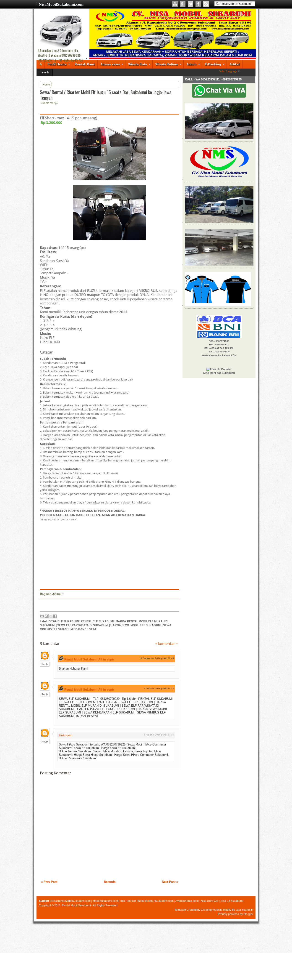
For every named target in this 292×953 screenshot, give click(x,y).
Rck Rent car (128, 900)
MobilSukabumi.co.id (106, 900)
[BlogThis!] (46, 616)
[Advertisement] (78, 554)
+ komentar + (166, 643)
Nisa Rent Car (209, 900)
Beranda (44, 72)
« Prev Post (49, 882)
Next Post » (170, 882)
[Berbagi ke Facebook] (55, 616)
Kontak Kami (85, 64)
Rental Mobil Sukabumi (76, 905)
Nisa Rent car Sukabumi (219, 373)
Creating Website (211, 909)
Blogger (248, 914)
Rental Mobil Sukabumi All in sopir (89, 659)
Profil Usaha (56, 64)
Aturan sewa (110, 64)
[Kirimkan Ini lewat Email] (42, 616)
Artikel (234, 64)
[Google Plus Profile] (182, 4)
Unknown (65, 735)
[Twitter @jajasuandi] (190, 4)
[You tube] (175, 4)
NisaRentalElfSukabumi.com (156, 900)
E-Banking (213, 64)
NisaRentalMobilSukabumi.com (71, 900)
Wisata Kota (137, 64)
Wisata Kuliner (166, 64)
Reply (45, 664)
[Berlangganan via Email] (206, 4)
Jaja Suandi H (244, 909)
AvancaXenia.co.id (187, 900)
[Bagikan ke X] (50, 616)
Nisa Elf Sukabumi (231, 900)
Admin (191, 64)
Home (46, 84)
